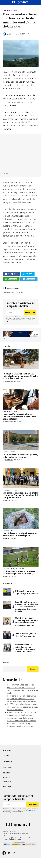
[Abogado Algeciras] (21, 334)
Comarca (7, 10)
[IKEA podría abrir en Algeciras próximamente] (7, 592)
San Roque (7, 768)
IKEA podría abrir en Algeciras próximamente (26, 592)
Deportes (14, 568)
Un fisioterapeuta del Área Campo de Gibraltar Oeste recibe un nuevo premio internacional (26, 621)
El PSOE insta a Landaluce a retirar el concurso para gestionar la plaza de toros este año (22, 707)
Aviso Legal (7, 838)
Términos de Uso (17, 812)
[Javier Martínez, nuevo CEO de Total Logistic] (7, 635)
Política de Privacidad (18, 320)
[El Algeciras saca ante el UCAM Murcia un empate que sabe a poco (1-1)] (21, 557)
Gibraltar (7, 782)
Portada (14, 10)
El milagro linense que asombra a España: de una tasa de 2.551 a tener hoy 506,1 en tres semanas (21, 699)
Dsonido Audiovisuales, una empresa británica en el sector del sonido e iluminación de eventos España (26, 606)
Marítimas (7, 786)
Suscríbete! (30, 313)
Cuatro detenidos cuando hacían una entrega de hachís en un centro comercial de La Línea (21, 715)
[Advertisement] (20, 154)
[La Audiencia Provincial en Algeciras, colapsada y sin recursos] (21, 440)
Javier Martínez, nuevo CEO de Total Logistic (25, 634)
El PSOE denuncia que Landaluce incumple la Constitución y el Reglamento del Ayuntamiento (21, 723)
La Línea (6, 755)
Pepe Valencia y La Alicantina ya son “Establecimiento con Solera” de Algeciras (25, 648)
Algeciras (7, 452)
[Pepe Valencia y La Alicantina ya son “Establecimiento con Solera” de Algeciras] (7, 648)
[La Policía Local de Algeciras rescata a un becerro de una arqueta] (21, 518)
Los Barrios (7, 761)
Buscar (5, 662)
